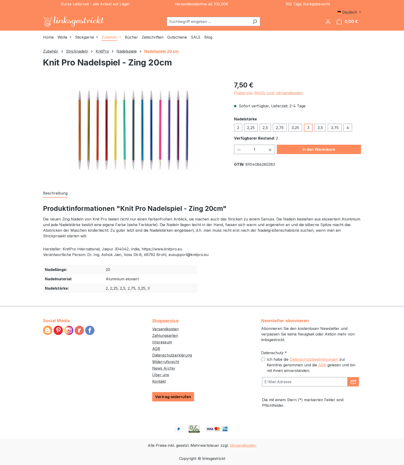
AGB (156, 348)
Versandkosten (165, 329)
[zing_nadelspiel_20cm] (134, 130)
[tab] (55, 193)
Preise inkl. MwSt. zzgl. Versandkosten (268, 92)
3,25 (295, 127)
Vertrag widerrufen (173, 396)
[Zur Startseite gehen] (73, 21)
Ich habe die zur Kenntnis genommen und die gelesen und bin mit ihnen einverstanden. (311, 365)
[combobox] (208, 21)
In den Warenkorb (319, 149)
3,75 (335, 127)
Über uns (160, 374)
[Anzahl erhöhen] (270, 149)
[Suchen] (254, 21)
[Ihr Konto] (328, 21)
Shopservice (165, 320)
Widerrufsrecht (165, 361)
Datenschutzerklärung (172, 355)
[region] (133, 130)
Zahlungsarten (165, 335)
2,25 (251, 127)
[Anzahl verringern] (239, 149)
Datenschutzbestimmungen (314, 359)
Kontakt (159, 381)
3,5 (320, 127)
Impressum (162, 342)
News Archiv (163, 368)
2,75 (280, 127)
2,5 (265, 127)
